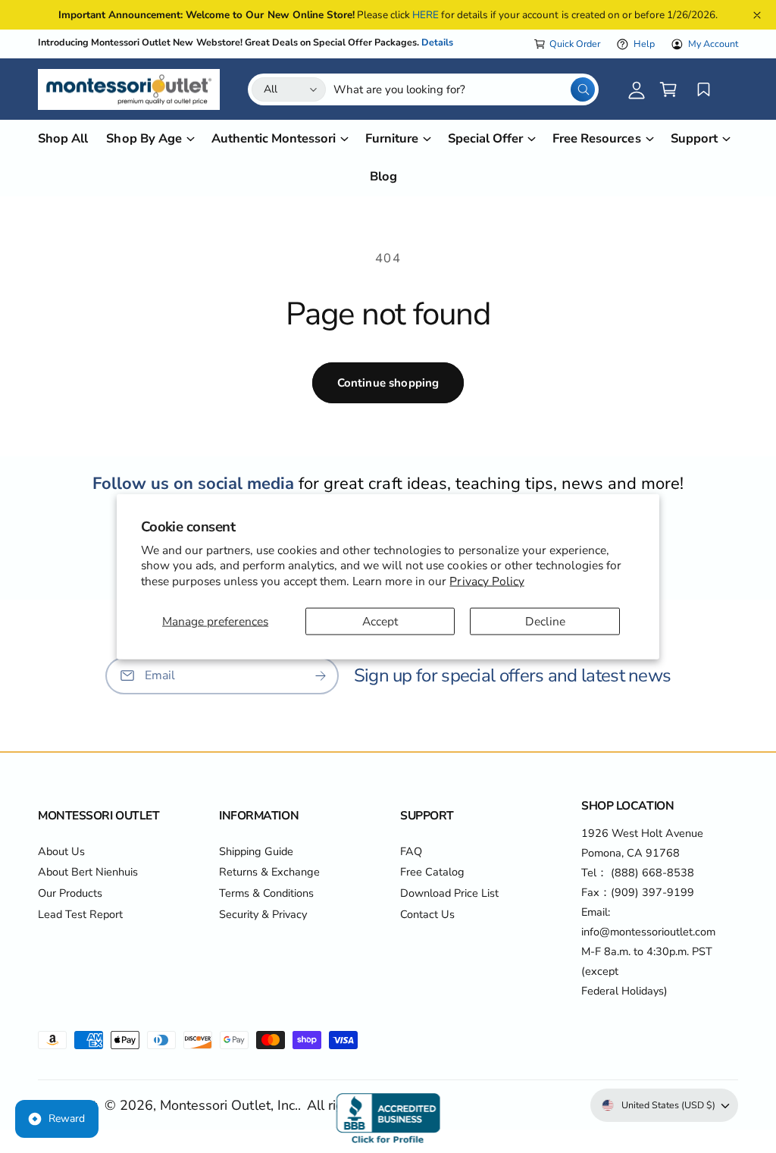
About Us (61, 851)
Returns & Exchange (269, 871)
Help (644, 43)
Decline (545, 620)
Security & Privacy (263, 914)
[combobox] (464, 89)
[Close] (757, 15)
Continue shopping (388, 382)
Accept (380, 620)
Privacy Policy (486, 580)
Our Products (70, 893)
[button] (668, 89)
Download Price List (449, 893)
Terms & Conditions (266, 893)
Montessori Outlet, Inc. (228, 1105)
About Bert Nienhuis (88, 871)
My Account (713, 43)
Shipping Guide (256, 851)
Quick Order (574, 43)
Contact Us (427, 914)
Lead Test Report (80, 914)
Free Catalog (432, 871)
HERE (425, 15)
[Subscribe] (320, 675)
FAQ (411, 851)
